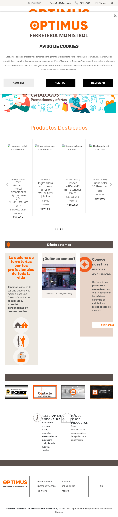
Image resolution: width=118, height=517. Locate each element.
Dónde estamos (59, 245)
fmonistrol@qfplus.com (60, 3)
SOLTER (18, 203)
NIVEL (72, 197)
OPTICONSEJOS (68, 486)
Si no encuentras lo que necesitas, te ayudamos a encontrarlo (78, 433)
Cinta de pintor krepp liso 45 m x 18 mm (99, 166)
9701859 (18, 207)
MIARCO (99, 175)
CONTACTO (42, 491)
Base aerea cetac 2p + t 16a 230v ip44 (45, 188)
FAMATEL (45, 197)
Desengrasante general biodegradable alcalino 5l (73, 188)
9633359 (45, 201)
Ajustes (19, 82)
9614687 (100, 179)
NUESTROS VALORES (46, 486)
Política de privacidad (88, 508)
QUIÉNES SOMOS (44, 481)
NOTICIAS (66, 481)
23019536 (72, 201)
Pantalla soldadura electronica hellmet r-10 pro (18, 192)
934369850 (85, 3)
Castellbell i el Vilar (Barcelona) (59, 294)
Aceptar (60, 82)
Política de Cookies (67, 70)
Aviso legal (71, 508)
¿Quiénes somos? (58, 258)
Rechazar (98, 82)
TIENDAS (65, 491)
